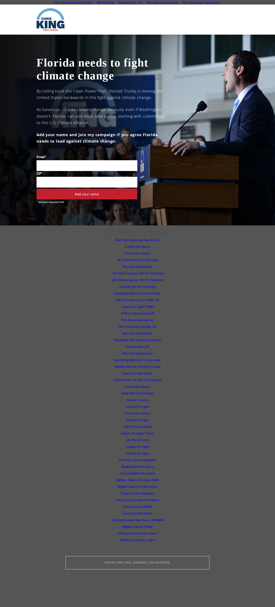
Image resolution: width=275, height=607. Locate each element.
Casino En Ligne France (137, 433)
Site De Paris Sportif (137, 426)
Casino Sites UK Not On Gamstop (137, 379)
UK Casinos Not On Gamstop (138, 259)
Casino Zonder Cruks (137, 373)
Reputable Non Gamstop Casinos (137, 339)
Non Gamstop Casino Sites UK (137, 299)
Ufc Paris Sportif (137, 440)
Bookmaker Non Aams (137, 466)
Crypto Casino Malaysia (137, 493)
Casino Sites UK (137, 346)
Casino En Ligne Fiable (137, 306)
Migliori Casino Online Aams (137, 486)
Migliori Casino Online (137, 526)
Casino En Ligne (137, 406)
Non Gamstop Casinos (137, 319)
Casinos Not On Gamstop (137, 286)
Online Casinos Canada (137, 313)
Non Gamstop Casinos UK (137, 326)
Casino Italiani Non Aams (137, 473)
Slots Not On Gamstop (138, 393)
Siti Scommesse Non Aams (137, 533)
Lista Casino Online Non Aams (137, 500)
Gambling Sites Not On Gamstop (137, 293)
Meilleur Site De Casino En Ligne (137, 366)
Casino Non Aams (137, 246)
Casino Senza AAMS (138, 506)
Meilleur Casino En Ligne (137, 540)
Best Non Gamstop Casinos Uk (137, 239)
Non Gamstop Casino (137, 266)
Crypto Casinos (137, 399)
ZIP (40, 173)
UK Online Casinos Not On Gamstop (137, 273)
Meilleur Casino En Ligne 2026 (137, 480)
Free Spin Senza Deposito (137, 460)
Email (41, 156)
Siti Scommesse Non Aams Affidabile (137, 520)
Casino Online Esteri (137, 513)
